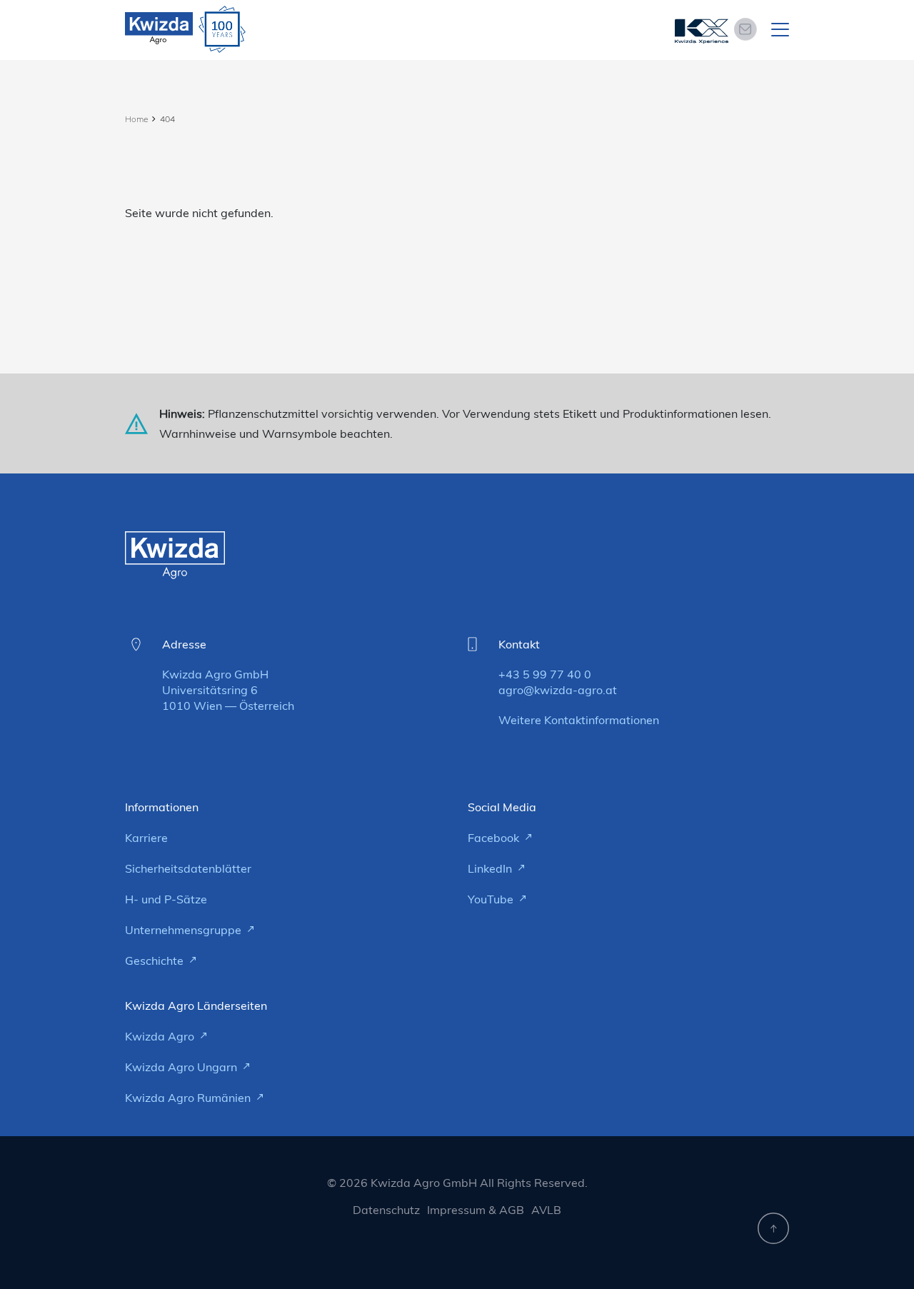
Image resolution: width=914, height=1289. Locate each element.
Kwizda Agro (161, 1036)
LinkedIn (491, 868)
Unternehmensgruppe (184, 930)
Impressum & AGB (475, 1210)
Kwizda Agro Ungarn (182, 1067)
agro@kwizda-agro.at (557, 690)
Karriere (146, 838)
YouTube (492, 899)
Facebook (495, 838)
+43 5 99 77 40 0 (544, 674)
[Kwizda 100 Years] (222, 29)
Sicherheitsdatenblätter (188, 868)
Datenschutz (386, 1210)
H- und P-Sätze (166, 899)
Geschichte (155, 960)
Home (136, 119)
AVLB (546, 1210)
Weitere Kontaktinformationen (578, 720)
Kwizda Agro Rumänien (189, 1097)
